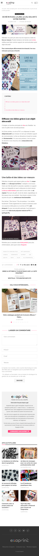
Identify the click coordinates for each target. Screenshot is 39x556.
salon (18, 257)
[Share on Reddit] (28, 265)
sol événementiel (28, 257)
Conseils (5, 254)
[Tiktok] (27, 530)
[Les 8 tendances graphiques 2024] (29, 475)
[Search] (32, 2)
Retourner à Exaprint (8, 547)
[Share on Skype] (33, 265)
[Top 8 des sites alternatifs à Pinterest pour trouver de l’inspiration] (29, 495)
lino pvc (5, 257)
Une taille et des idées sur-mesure (14, 110)
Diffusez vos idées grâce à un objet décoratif (17, 102)
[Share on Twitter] (22, 265)
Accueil (4, 8)
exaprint (23, 254)
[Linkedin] (19, 530)
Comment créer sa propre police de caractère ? (8, 505)
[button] (3, 305)
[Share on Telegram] (31, 265)
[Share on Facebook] (20, 265)
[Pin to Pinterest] (24, 265)
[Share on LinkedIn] (26, 265)
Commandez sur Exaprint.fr (19, 431)
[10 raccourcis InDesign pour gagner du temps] (10, 475)
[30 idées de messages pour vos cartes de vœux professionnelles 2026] (29, 453)
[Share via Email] (35, 265)
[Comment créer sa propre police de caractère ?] (10, 495)
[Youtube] (23, 530)
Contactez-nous (20, 547)
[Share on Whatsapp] (29, 265)
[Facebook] (11, 530)
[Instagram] (15, 530)
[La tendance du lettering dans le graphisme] (10, 453)
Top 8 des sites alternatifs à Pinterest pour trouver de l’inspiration (28, 506)
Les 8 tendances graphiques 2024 (26, 484)
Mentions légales (32, 547)
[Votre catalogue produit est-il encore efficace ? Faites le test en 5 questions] (19, 300)
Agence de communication (10, 251)
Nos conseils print (12, 8)
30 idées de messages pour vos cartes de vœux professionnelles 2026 (29, 463)
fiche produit (24, 242)
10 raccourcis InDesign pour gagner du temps (9, 484)
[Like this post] (18, 265)
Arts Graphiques (25, 251)
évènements (14, 254)
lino (30, 254)
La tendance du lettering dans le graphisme (10, 462)
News (12, 257)
